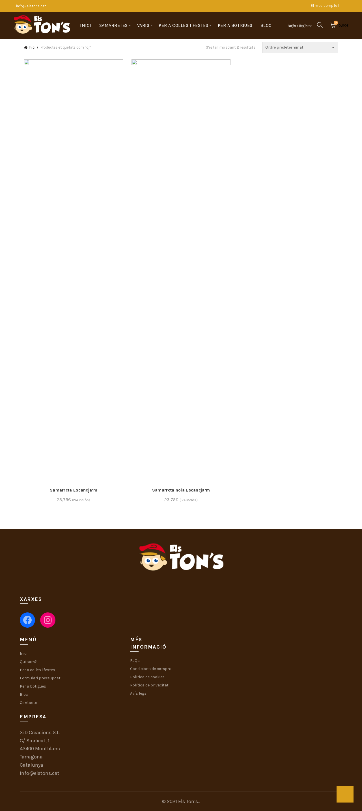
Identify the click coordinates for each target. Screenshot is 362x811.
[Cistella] (345, 794)
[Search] (319, 25)
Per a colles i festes (183, 25)
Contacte (28, 702)
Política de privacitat (149, 685)
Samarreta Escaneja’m (73, 490)
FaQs (135, 660)
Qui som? (28, 661)
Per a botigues (235, 25)
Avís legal (139, 693)
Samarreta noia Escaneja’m (181, 490)
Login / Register (299, 26)
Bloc (266, 25)
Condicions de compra (150, 668)
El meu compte (324, 5)
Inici (85, 25)
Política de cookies (147, 677)
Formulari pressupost (40, 678)
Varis (143, 25)
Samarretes (113, 25)
